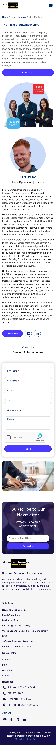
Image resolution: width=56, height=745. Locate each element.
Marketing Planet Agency (27, 739)
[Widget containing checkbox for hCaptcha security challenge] (24, 437)
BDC (4, 636)
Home (5, 17)
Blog (4, 664)
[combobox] (7, 400)
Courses (6, 659)
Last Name (12, 381)
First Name (12, 371)
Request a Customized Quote (17, 646)
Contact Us (8, 675)
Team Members (18, 17)
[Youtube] (5, 719)
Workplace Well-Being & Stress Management (25, 630)
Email (10, 390)
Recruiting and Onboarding (16, 625)
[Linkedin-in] (24, 719)
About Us (7, 670)
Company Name (14, 410)
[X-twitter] (18, 719)
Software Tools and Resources (18, 641)
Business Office (10, 620)
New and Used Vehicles (14, 609)
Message (11, 419)
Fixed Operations (11, 615)
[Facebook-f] (11, 719)
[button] (50, 5)
